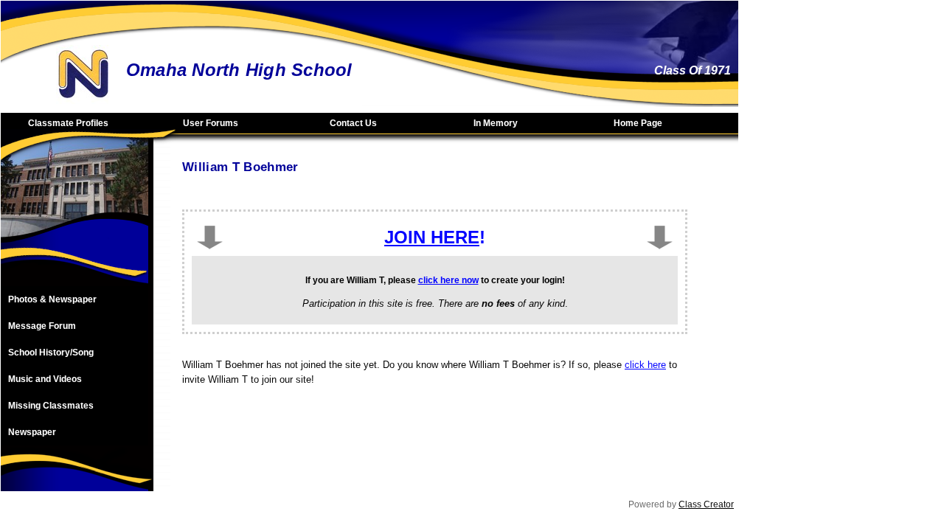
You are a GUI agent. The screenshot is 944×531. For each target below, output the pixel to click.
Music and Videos (45, 379)
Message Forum (42, 326)
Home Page (638, 123)
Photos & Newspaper (52, 299)
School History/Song (51, 352)
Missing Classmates (51, 405)
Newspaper (32, 432)
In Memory (495, 123)
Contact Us (353, 123)
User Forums (210, 123)
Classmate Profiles (68, 123)
